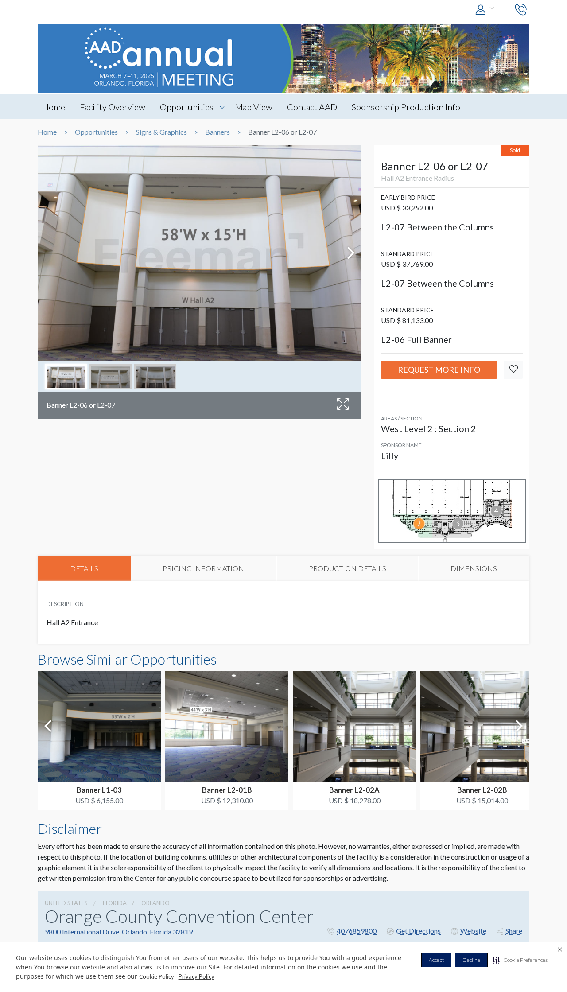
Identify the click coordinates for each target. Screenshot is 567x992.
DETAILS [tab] (84, 568)
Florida (115, 902)
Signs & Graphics (161, 132)
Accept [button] (436, 960)
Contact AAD (312, 106)
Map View (253, 106)
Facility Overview (112, 106)
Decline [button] (471, 960)
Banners (217, 132)
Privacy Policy (196, 976)
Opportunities (187, 106)
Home (53, 106)
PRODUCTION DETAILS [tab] (347, 568)
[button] (520, 960)
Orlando (155, 902)
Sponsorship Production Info (406, 106)
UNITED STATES (66, 902)
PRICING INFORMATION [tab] (203, 568)
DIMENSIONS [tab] (473, 568)
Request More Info (439, 369)
